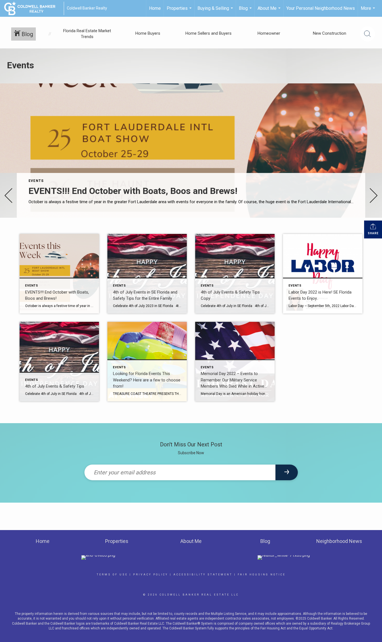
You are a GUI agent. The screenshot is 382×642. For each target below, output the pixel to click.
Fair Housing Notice (262, 574)
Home (155, 8)
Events (36, 181)
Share (373, 233)
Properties (180, 11)
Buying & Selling (215, 11)
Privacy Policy (150, 574)
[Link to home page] (32, 8)
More (368, 11)
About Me (270, 11)
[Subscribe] (286, 472)
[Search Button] (367, 33)
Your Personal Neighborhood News (320, 8)
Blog (246, 11)
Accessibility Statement (202, 574)
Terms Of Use (112, 574)
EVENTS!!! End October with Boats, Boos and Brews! (133, 191)
